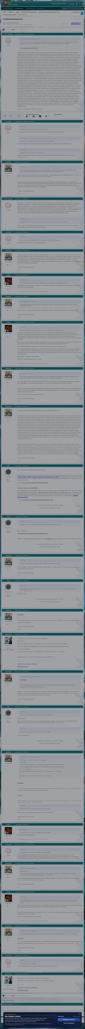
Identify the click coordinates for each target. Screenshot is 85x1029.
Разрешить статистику (69, 1019)
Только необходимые (68, 1023)
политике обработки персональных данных (14, 1024)
